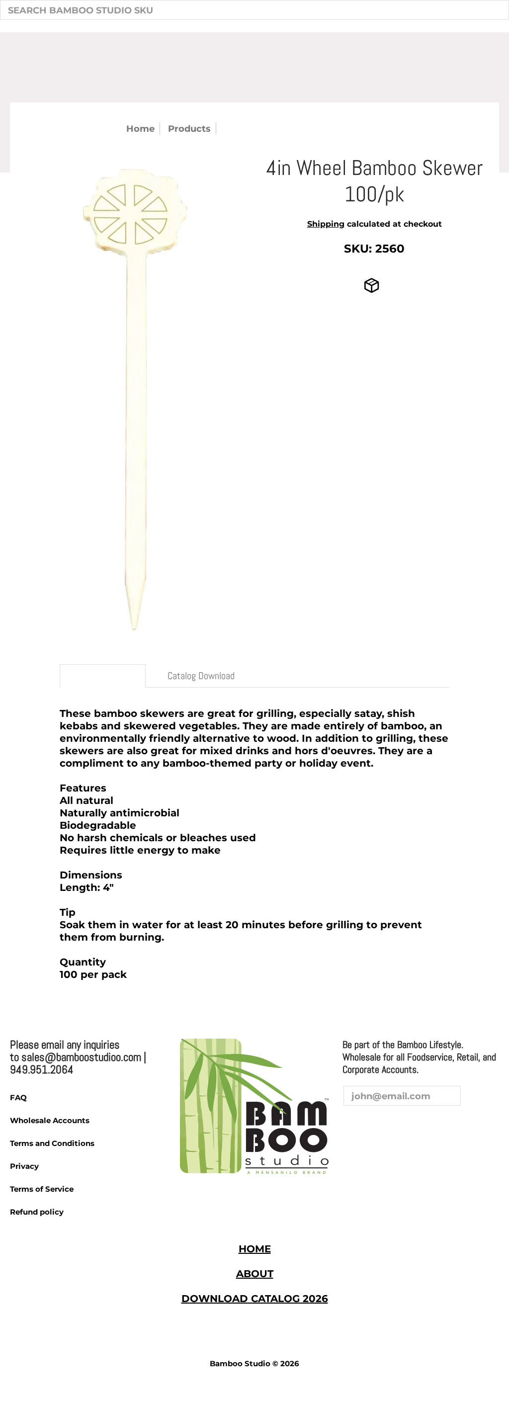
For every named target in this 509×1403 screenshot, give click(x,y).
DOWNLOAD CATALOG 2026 (254, 1299)
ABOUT (254, 1274)
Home (140, 128)
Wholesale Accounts (49, 1120)
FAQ (18, 1097)
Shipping (325, 224)
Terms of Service (42, 1189)
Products (189, 128)
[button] (351, 1125)
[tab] (103, 676)
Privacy (24, 1166)
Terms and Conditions (52, 1143)
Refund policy (37, 1212)
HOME (255, 1249)
